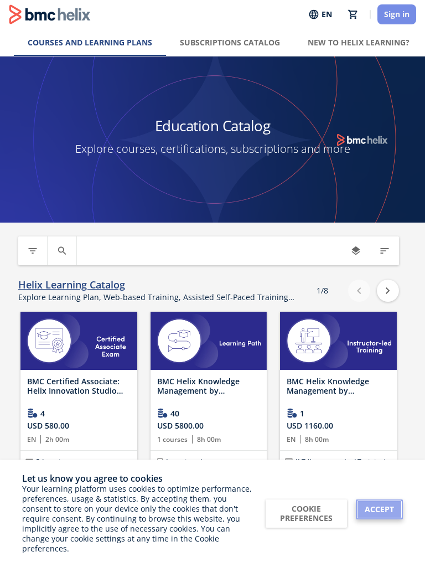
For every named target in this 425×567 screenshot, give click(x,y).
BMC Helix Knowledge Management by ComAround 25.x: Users (201, 386)
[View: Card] (356, 251)
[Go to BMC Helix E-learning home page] (50, 14)
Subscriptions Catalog (230, 42)
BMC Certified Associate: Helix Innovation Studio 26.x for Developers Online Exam (77, 386)
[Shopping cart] (353, 14)
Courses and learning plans (90, 42)
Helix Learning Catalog (71, 285)
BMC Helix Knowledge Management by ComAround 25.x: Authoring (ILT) (328, 386)
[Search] (62, 251)
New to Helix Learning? (359, 42)
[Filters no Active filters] (33, 251)
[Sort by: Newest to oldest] (385, 251)
